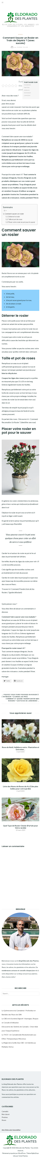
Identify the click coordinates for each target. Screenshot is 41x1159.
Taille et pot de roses (15, 219)
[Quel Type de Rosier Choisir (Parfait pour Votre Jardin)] (20, 809)
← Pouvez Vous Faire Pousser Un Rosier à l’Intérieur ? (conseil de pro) (20, 696)
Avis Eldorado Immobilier (11, 1130)
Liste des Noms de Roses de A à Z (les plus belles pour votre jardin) (20, 787)
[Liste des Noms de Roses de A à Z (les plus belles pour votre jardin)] (20, 770)
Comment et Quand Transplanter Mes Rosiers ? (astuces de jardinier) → (22, 700)
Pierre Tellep (21, 47)
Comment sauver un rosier (14, 214)
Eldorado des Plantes (23, 1148)
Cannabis (5, 1111)
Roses (20, 34)
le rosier (12, 512)
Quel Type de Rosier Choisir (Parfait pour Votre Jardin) (20, 827)
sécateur (5, 352)
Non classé (5, 1114)
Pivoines (5, 1117)
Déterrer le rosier (14, 216)
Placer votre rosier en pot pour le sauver (21, 222)
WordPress (22, 1153)
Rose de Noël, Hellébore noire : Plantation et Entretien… (20, 748)
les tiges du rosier (22, 561)
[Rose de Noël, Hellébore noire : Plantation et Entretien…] (20, 731)
